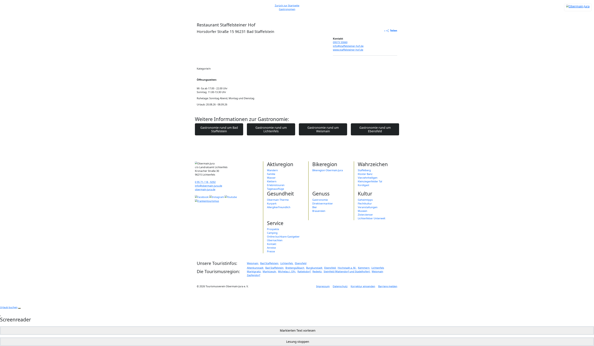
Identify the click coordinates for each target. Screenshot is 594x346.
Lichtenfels (287, 263)
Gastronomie (320, 200)
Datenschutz (340, 286)
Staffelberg (364, 170)
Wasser (271, 177)
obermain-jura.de (205, 189)
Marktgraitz (254, 271)
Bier (314, 207)
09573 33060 (340, 42)
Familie (271, 174)
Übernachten (274, 240)
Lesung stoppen (297, 342)
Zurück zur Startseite (287, 5)
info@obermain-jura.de (208, 185)
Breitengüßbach (295, 268)
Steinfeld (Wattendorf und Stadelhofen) (347, 271)
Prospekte (273, 229)
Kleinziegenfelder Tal (370, 181)
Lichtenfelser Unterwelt (371, 218)
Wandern (272, 170)
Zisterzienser (365, 214)
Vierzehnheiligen (367, 177)
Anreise (271, 247)
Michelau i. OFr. (287, 271)
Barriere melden (387, 286)
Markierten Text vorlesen (297, 330)
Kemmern (364, 268)
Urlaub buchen (8, 307)
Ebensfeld (300, 263)
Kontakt (271, 244)
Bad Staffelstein (269, 263)
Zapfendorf (253, 275)
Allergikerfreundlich (278, 207)
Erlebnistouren (275, 185)
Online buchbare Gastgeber (283, 236)
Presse (271, 251)
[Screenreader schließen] (0, 315)
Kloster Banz (365, 174)
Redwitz (317, 271)
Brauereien (318, 211)
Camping (272, 233)
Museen (362, 211)
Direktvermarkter (322, 203)
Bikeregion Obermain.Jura (327, 170)
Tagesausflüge (275, 189)
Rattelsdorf (304, 271)
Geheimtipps (365, 200)
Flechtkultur (365, 203)
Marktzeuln (270, 271)
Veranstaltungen (367, 207)
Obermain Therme (278, 200)
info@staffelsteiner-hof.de (348, 46)
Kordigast (363, 185)
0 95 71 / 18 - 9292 (205, 182)
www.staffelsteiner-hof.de (348, 49)
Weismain (253, 263)
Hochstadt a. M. (347, 268)
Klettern (271, 181)
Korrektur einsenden (363, 286)
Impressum (323, 286)
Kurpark (272, 203)
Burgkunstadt (314, 268)
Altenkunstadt (255, 268)
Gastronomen (287, 9)
